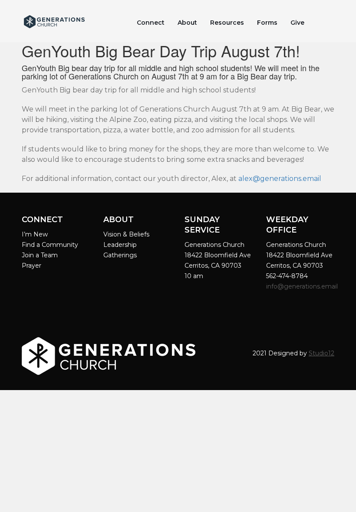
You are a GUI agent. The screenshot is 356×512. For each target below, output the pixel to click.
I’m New (35, 234)
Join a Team (40, 255)
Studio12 (321, 353)
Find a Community (50, 245)
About (187, 23)
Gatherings (120, 255)
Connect (151, 23)
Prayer (31, 265)
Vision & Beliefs (126, 234)
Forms (267, 23)
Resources (227, 23)
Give (297, 23)
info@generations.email (303, 286)
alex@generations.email (279, 178)
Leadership (120, 245)
